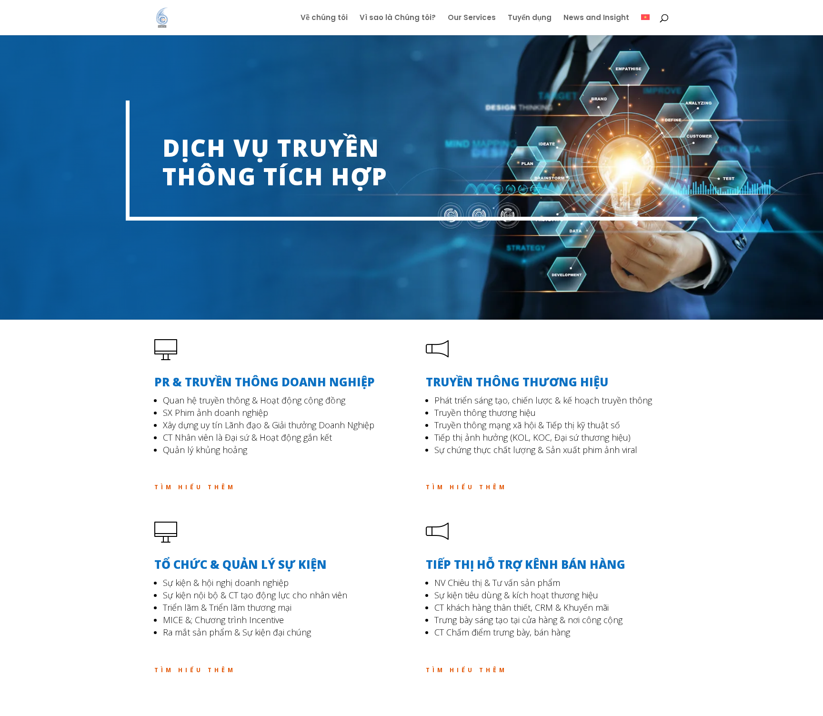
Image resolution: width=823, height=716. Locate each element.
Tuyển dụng (530, 18)
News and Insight (596, 18)
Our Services (472, 18)
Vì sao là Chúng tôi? (398, 18)
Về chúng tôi (324, 18)
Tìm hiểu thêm (195, 487)
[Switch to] (645, 24)
